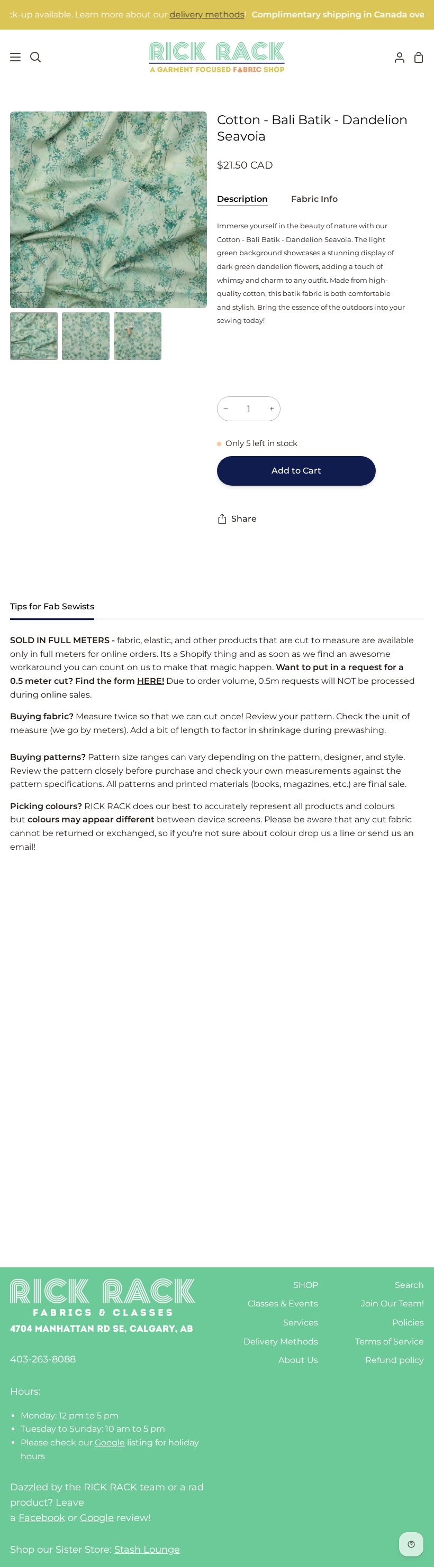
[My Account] (395, 57)
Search (409, 1285)
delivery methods (185, 15)
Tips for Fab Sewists (52, 606)
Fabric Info (314, 199)
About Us (298, 1360)
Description (242, 199)
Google (110, 1443)
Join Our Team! (392, 1304)
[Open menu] (11, 57)
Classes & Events (283, 1304)
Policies (408, 1323)
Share (244, 519)
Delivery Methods (280, 1342)
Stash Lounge (147, 1549)
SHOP (305, 1285)
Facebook (42, 1518)
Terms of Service (389, 1342)
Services (300, 1323)
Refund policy (394, 1360)
